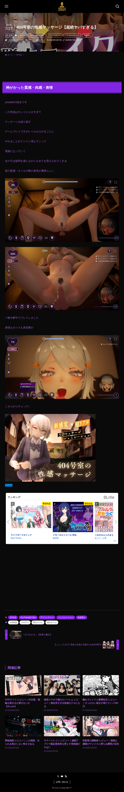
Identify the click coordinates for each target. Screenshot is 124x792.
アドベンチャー (54, 35)
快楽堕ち (87, 35)
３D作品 (11, 40)
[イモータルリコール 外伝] (73, 517)
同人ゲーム (30, 40)
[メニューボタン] (6, 6)
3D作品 (22, 35)
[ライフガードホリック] (31, 517)
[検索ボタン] (117, 6)
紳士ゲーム (40, 40)
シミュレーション (72, 35)
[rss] (65, 776)
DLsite (8, 485)
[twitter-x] (58, 776)
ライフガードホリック (21, 534)
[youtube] (62, 776)
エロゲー (20, 40)
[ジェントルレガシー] (62, 6)
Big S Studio (16, 537)
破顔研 (56, 537)
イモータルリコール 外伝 (65, 534)
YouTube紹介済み (37, 35)
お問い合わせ (62, 782)
